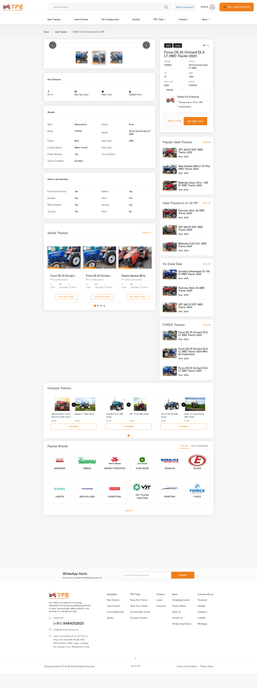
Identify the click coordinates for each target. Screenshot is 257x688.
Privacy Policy (206, 666)
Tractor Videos (179, 605)
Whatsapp (202, 623)
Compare (74, 426)
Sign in (204, 6)
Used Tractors (81, 19)
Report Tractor (175, 120)
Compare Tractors (138, 617)
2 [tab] (98, 371)
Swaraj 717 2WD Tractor (84, 414)
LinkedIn (202, 617)
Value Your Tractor (139, 605)
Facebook (202, 599)
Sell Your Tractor (239, 7)
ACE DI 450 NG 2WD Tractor (169, 415)
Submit (183, 575)
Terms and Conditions (187, 666)
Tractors (184, 445)
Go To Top (135, 666)
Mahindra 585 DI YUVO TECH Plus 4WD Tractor (61, 415)
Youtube (201, 605)
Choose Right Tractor (140, 611)
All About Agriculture (181, 623)
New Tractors (54, 19)
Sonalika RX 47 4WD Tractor (114, 415)
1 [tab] (95, 371)
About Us (176, 611)
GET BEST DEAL (66, 362)
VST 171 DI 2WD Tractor (139, 414)
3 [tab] (101, 371)
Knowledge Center (181, 599)
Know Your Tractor (139, 599)
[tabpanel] (64, 338)
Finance (183, 19)
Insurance (161, 605)
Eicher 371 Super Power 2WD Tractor (194, 415)
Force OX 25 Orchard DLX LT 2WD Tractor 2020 (184, 54)
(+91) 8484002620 (68, 621)
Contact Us (177, 617)
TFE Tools (158, 19)
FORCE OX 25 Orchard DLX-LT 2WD (88, 31)
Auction (136, 19)
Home (46, 31)
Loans (159, 599)
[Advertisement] (133, 538)
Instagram (202, 611)
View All (145, 298)
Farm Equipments (110, 19)
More (204, 19)
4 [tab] (104, 371)
